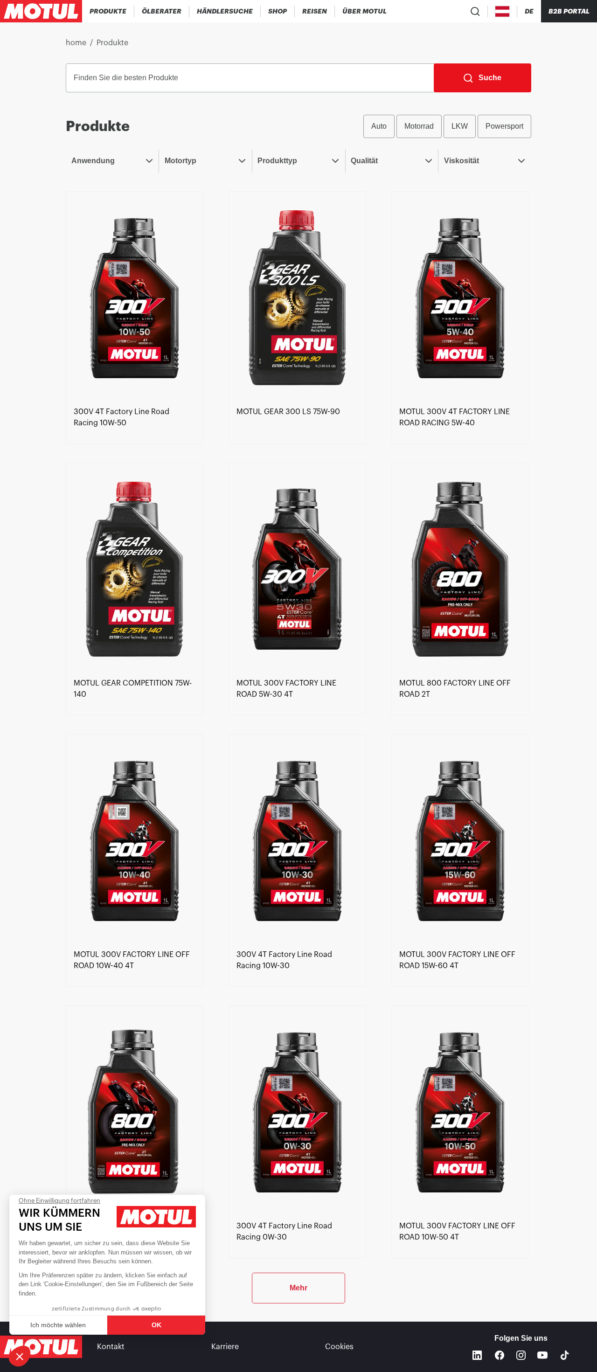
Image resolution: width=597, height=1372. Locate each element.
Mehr (298, 1288)
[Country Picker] (502, 11)
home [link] (76, 43)
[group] (447, 126)
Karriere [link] (225, 1347)
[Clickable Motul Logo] (41, 11)
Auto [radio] (379, 126)
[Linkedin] (477, 1355)
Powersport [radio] (504, 126)
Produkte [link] (112, 43)
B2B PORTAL (569, 11)
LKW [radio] (459, 126)
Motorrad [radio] (419, 126)
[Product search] (475, 11)
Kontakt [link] (111, 1347)
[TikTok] (564, 1355)
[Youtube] (542, 1355)
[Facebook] (499, 1355)
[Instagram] (521, 1355)
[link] (278, 11)
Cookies (339, 1347)
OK (156, 1325)
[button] (19, 1356)
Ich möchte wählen (58, 1325)
